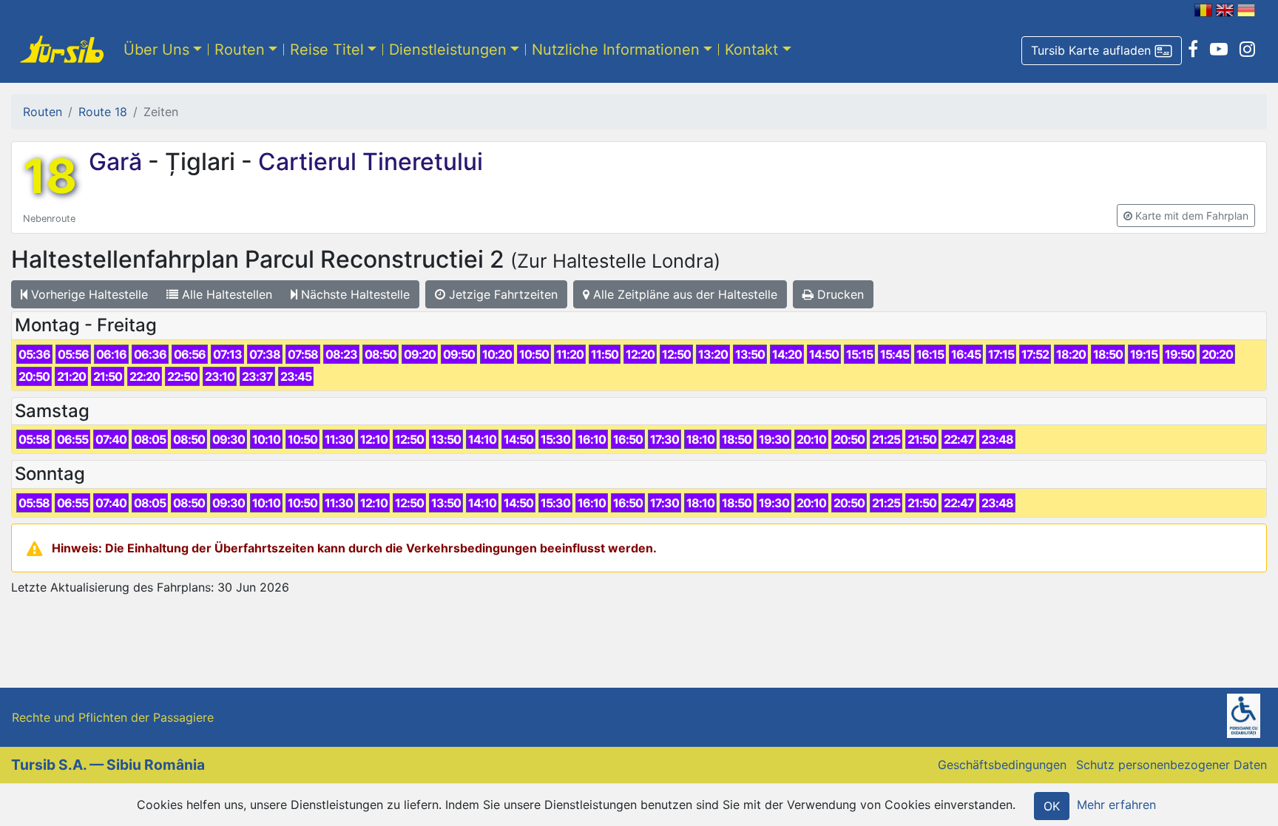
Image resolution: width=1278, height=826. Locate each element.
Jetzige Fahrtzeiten (501, 294)
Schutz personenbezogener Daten (1171, 764)
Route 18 (102, 111)
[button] (1101, 51)
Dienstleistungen (448, 49)
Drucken (839, 294)
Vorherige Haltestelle (87, 294)
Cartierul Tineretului (367, 161)
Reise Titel (327, 49)
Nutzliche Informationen (616, 49)
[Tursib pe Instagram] (1247, 49)
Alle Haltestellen (225, 294)
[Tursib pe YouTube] (1219, 49)
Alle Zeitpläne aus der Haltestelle (683, 294)
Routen (239, 49)
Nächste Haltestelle (353, 294)
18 (50, 176)
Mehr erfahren (1116, 804)
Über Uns (156, 49)
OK (1052, 806)
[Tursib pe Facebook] (1193, 49)
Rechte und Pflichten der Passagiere (113, 717)
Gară (118, 161)
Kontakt (751, 49)
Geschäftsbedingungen (1002, 764)
